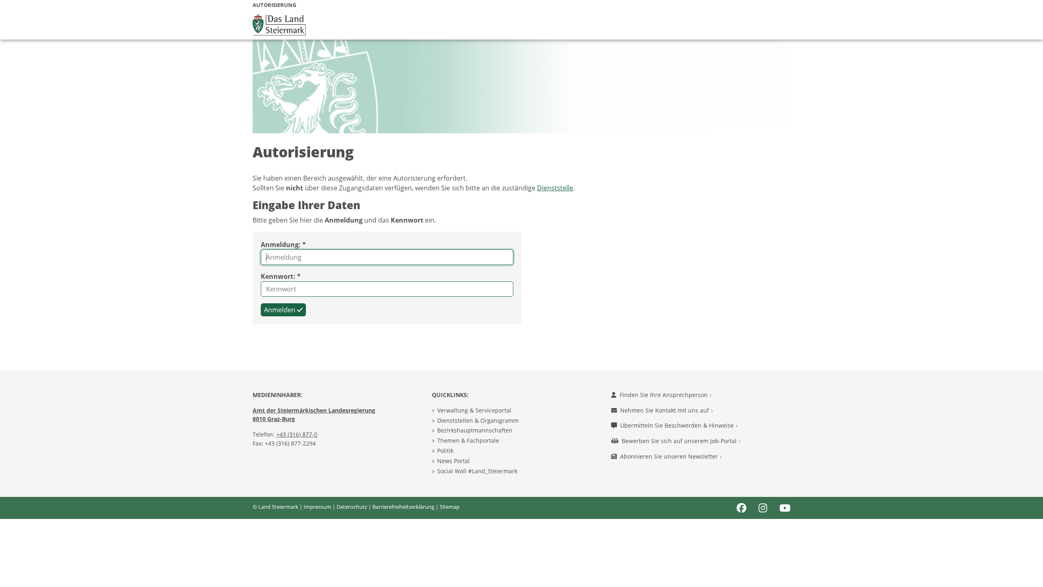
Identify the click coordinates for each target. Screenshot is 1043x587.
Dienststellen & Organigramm (478, 420)
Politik (445, 451)
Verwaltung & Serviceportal (474, 410)
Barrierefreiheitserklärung (403, 506)
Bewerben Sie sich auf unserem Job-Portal (680, 441)
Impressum (317, 506)
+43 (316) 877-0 (296, 434)
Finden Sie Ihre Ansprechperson (664, 395)
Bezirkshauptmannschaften (475, 430)
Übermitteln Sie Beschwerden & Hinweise (677, 425)
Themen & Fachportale (468, 440)
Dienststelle (555, 187)
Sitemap (450, 506)
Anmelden (280, 309)
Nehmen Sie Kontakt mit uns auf (665, 410)
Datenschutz (352, 506)
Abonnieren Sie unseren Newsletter (670, 456)
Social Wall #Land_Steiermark (477, 471)
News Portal (453, 461)
